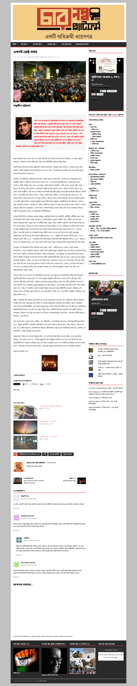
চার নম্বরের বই (66, 44)
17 (108, 63)
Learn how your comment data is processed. (56, 636)
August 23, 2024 (21, 57)
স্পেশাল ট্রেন (37, 44)
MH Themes (43, 681)
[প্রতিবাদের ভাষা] (106, 287)
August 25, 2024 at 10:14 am (31, 540)
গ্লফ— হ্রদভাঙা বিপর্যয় (105, 356)
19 (114, 63)
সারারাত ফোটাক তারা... (49, 57)
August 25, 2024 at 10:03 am (29, 518)
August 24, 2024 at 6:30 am (28, 499)
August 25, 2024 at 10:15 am (29, 565)
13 (96, 63)
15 (102, 63)
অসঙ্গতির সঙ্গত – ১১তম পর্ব (48, 437)
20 (117, 63)
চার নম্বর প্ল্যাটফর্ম (34, 57)
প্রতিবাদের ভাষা (107, 398)
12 (93, 63)
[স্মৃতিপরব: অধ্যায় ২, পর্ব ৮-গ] (106, 65)
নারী (45, 454)
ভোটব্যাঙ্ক (101, 148)
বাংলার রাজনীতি (54, 454)
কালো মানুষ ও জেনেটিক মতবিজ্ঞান (50, 406)
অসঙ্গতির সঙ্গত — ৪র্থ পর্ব (47, 422)
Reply (17, 509)
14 (99, 63)
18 (111, 63)
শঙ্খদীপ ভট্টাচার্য (67, 454)
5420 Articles (51, 463)
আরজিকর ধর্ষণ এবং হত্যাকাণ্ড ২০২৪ (29, 454)
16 (105, 63)
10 (117, 60)
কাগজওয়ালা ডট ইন (82, 44)
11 (119, 60)
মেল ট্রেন (24, 44)
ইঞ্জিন (14, 44)
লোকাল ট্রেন (51, 44)
